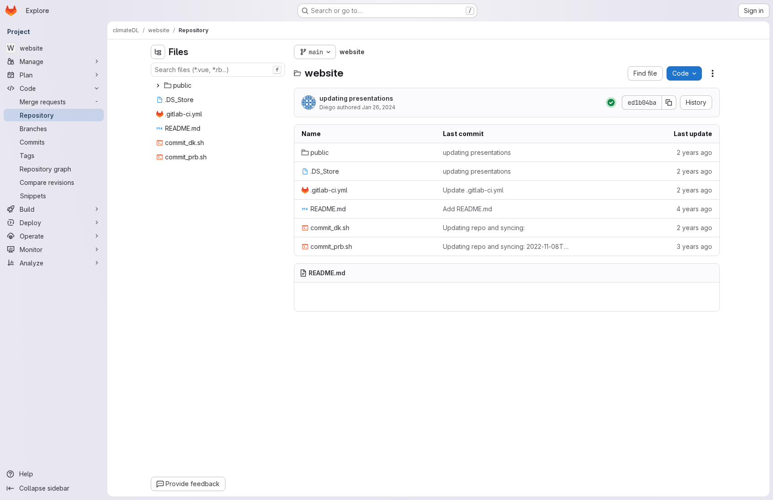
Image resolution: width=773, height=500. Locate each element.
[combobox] (218, 70)
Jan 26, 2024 (378, 107)
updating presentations (356, 98)
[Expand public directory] (158, 85)
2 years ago (694, 152)
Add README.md (467, 209)
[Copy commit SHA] (669, 102)
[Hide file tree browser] (158, 52)
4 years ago (694, 209)
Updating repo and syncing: (484, 227)
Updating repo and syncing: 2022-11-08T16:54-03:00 (506, 246)
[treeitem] (219, 85)
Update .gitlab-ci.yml (473, 190)
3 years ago (694, 246)
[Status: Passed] (611, 102)
